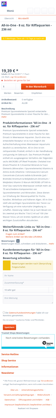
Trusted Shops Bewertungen (15, 333)
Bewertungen (8, 241)
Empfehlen (36, 93)
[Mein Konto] (44, 11)
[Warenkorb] (51, 11)
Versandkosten (47, 381)
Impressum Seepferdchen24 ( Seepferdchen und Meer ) (28, 404)
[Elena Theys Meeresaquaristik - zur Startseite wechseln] (4, 3)
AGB (47, 399)
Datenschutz (10, 399)
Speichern (9, 327)
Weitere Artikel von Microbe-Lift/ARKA (23, 236)
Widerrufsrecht (43, 394)
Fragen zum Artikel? (15, 234)
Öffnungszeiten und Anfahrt (31, 399)
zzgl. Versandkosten (18, 77)
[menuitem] (7, 11)
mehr (4, 116)
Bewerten (19, 93)
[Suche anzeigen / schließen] (30, 11)
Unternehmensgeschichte (32, 390)
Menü (10, 10)
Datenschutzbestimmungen (22, 312)
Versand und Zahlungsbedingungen (19, 394)
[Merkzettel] (37, 11)
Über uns (14, 390)
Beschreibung (8, 108)
